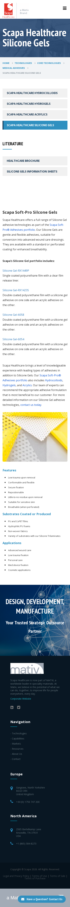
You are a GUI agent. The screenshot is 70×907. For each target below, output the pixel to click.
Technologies (23, 63)
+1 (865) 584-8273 (26, 843)
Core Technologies (49, 63)
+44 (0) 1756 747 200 (28, 801)
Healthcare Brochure (23, 161)
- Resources (16, 748)
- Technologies (18, 733)
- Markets (15, 743)
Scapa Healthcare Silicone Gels (30, 125)
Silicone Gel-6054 (13, 339)
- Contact (15, 759)
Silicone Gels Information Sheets (32, 171)
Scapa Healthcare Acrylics (27, 114)
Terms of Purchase (35, 878)
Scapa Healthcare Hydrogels (28, 104)
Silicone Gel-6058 (13, 315)
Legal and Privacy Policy (16, 876)
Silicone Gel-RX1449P (16, 270)
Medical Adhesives (14, 67)
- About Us (16, 753)
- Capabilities (17, 738)
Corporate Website (20, 698)
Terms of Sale (57, 876)
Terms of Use (39, 876)
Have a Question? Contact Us (44, 899)
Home (6, 63)
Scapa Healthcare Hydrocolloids (32, 93)
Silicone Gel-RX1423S (16, 290)
